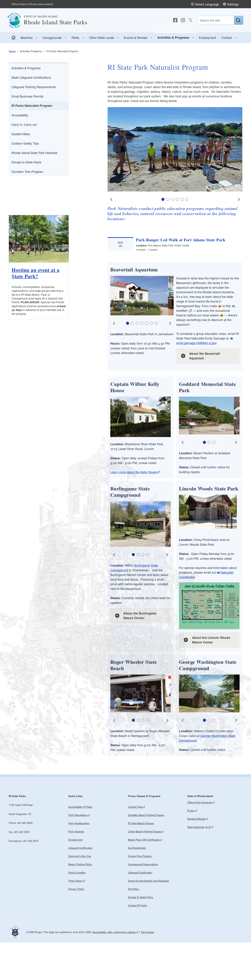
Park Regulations (77, 815)
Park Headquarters (78, 823)
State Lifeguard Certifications (31, 77)
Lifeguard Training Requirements (33, 87)
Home (12, 51)
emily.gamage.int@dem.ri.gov (196, 343)
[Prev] (111, 199)
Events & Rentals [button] (139, 37)
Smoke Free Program (140, 856)
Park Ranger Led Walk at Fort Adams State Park (180, 240)
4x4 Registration (137, 848)
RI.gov (191, 810)
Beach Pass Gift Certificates (144, 839)
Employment (207, 37)
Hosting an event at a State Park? (35, 273)
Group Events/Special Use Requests (148, 880)
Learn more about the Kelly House (133, 472)
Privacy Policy (76, 889)
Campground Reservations (143, 864)
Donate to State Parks (26, 162)
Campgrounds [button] (55, 37)
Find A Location (77, 872)
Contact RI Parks (137, 905)
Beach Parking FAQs (80, 864)
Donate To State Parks (140, 897)
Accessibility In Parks (80, 807)
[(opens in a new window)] (175, 20)
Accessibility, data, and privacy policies (114, 932)
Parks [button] (79, 37)
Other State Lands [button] (105, 37)
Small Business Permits (27, 96)
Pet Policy (133, 889)
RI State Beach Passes (141, 823)
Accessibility (19, 115)
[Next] (238, 199)
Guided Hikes (20, 134)
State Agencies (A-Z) (199, 827)
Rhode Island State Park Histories (34, 152)
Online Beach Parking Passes (144, 831)
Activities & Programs (26, 68)
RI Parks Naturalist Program (31, 105)
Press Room (75, 880)
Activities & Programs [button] (176, 37)
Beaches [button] (30, 37)
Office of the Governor (199, 802)
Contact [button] (230, 37)
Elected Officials (196, 818)
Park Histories (76, 831)
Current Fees (135, 807)
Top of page (147, 932)
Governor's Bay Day (79, 856)
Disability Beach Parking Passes (146, 815)
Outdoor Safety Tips (25, 143)
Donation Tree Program (27, 171)
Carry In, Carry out (24, 124)
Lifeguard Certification (80, 848)
